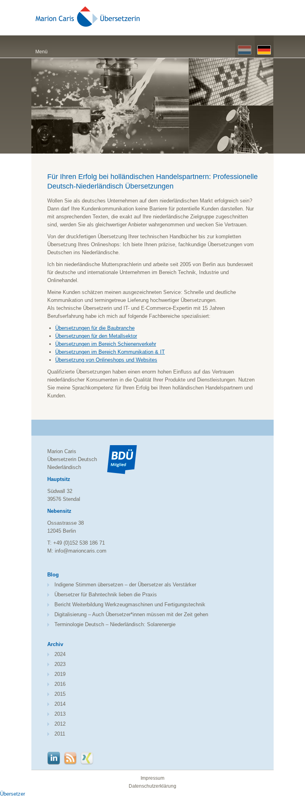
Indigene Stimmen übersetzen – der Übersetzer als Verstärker (125, 585)
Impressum (152, 778)
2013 (60, 714)
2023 (60, 664)
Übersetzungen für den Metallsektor (96, 336)
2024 (60, 654)
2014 (60, 704)
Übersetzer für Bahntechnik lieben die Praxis (105, 595)
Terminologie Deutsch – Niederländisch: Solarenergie (115, 624)
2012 (60, 724)
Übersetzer (12, 794)
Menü (41, 52)
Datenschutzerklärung (152, 786)
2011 (59, 734)
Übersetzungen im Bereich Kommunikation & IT (110, 352)
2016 (60, 684)
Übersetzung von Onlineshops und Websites (106, 360)
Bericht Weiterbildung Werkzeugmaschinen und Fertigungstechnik (129, 604)
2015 (60, 694)
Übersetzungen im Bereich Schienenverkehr (105, 344)
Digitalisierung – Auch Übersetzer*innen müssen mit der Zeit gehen (131, 614)
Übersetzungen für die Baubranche (95, 328)
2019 (60, 674)
